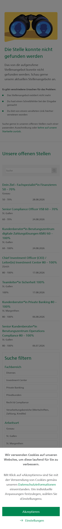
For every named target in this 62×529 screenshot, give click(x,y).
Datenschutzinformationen (37, 484)
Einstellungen (34, 520)
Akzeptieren (31, 511)
